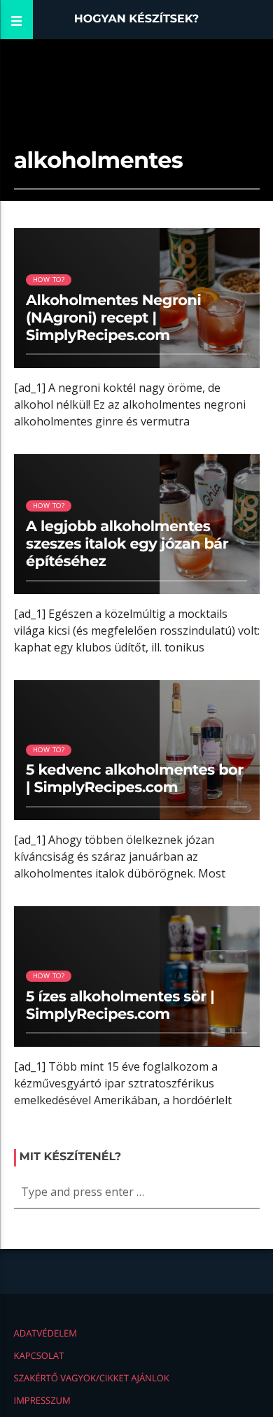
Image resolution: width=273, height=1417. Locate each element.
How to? (48, 279)
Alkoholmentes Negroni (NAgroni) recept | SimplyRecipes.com (113, 318)
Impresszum (42, 1400)
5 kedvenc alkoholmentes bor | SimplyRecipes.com (135, 778)
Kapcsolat (39, 1355)
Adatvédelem (45, 1333)
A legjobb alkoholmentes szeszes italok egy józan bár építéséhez (127, 544)
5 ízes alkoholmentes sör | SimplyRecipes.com (120, 1005)
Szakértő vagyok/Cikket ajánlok (91, 1378)
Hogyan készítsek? (137, 19)
